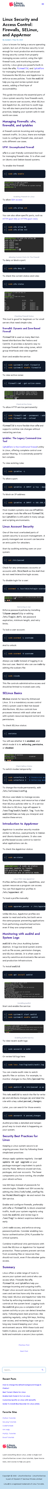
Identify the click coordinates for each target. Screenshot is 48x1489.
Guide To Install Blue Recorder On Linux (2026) (21, 1404)
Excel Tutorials (8, 1437)
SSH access (16, 199)
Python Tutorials (9, 1418)
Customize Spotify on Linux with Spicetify (19, 1400)
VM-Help (6, 1429)
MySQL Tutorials (9, 1433)
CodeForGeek (8, 1426)
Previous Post (24, 1345)
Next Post (24, 1351)
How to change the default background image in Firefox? (22, 1386)
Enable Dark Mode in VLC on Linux (16, 1396)
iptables (39, 68)
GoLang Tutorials (9, 1422)
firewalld (22, 68)
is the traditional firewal (20, 447)
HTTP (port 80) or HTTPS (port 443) (20, 219)
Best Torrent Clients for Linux (14, 1392)
